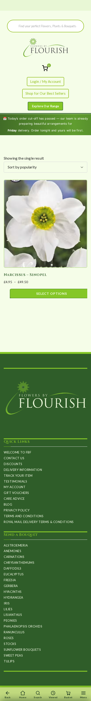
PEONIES (10, 620)
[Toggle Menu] (45, 106)
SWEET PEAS (13, 655)
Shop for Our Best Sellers (45, 93)
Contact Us (14, 458)
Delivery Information (23, 470)
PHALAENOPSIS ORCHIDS (23, 626)
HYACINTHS (13, 592)
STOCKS (10, 644)
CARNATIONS (14, 557)
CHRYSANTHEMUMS (19, 562)
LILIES (8, 609)
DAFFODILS (12, 568)
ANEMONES (12, 551)
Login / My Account (45, 81)
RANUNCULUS (14, 632)
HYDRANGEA (13, 597)
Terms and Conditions (23, 516)
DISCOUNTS (13, 464)
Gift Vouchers (16, 493)
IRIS (7, 603)
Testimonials (15, 481)
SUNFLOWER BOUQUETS (22, 649)
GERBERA (11, 586)
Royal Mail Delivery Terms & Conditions (39, 522)
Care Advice (14, 498)
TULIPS (9, 661)
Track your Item (18, 475)
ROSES (9, 638)
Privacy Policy (16, 510)
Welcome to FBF (17, 452)
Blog (8, 504)
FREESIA (10, 580)
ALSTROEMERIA (16, 545)
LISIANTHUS (13, 615)
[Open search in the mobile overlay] (45, 26)
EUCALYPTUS (14, 574)
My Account (14, 487)
